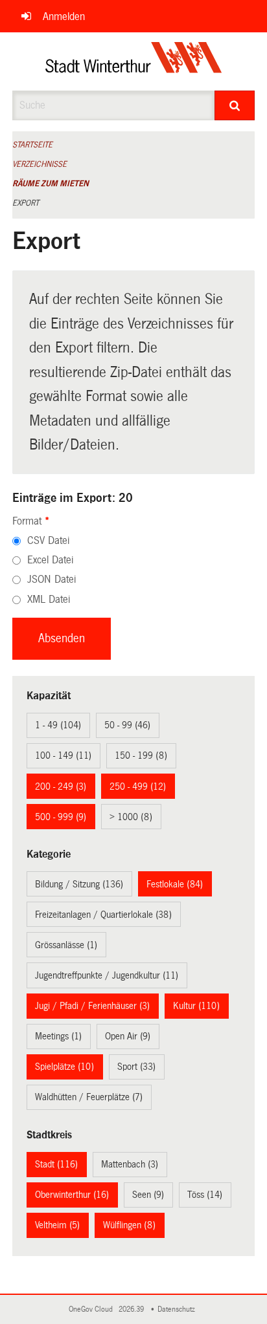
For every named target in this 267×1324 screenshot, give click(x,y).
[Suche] (235, 105)
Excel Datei (50, 559)
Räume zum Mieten (50, 183)
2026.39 (132, 1309)
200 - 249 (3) (60, 786)
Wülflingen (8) (129, 1225)
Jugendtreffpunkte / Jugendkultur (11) (106, 975)
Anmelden (64, 16)
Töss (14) (204, 1194)
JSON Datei (51, 579)
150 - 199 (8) (141, 755)
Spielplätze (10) (64, 1066)
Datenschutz (178, 1309)
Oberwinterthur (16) (72, 1194)
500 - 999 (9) (60, 817)
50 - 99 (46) (127, 725)
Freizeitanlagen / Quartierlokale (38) (103, 914)
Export (25, 203)
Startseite (32, 144)
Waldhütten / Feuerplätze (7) (89, 1097)
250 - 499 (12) (138, 786)
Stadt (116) (56, 1164)
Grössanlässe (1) (66, 945)
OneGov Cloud (93, 1309)
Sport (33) (136, 1066)
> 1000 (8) (131, 817)
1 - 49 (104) (58, 725)
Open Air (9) (127, 1036)
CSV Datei (48, 540)
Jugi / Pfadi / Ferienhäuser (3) (92, 1006)
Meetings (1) (58, 1036)
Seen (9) (148, 1194)
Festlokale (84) (174, 884)
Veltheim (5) (57, 1225)
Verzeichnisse (39, 164)
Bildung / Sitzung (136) (79, 884)
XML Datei (48, 599)
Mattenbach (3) (129, 1164)
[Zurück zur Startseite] (133, 61)
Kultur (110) (196, 1006)
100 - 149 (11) (63, 755)
